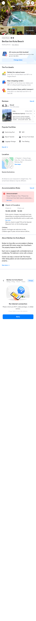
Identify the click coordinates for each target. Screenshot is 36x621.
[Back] (3, 3)
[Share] (32, 3)
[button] (7, 163)
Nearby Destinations (8, 172)
